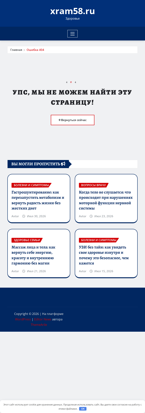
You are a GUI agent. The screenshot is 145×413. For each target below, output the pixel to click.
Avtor (15, 216)
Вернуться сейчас (73, 120)
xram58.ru (72, 11)
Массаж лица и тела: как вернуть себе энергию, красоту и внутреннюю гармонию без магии (33, 255)
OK (83, 408)
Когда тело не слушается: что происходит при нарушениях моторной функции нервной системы (106, 200)
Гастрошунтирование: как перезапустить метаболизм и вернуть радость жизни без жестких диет (38, 200)
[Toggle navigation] (72, 33)
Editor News (42, 319)
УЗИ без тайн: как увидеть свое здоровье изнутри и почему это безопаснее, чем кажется (104, 255)
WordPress (23, 319)
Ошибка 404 (35, 50)
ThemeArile (39, 325)
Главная (16, 50)
